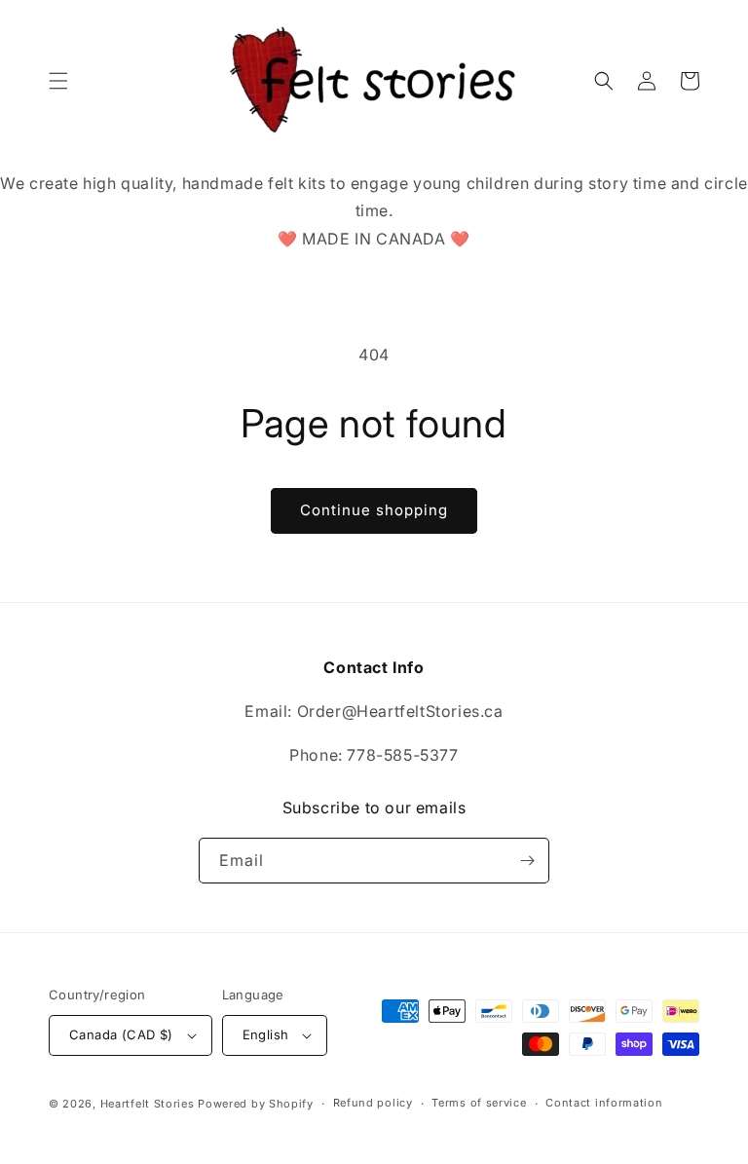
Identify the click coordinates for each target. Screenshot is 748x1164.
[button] (58, 80)
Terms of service (478, 1102)
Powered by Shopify (256, 1103)
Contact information (603, 1102)
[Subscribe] (526, 860)
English (266, 1034)
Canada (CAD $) (121, 1034)
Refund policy (373, 1102)
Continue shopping (374, 510)
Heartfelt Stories (147, 1103)
